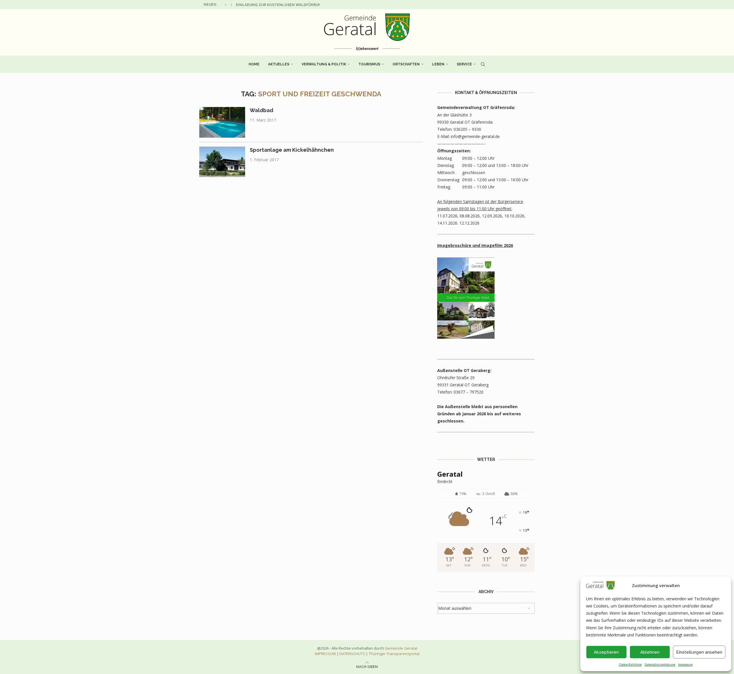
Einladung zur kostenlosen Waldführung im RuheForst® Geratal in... (308, 5)
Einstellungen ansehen (699, 652)
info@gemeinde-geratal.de (475, 136)
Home (254, 64)
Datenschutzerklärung (660, 665)
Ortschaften (406, 64)
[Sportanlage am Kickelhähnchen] (222, 162)
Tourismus (369, 64)
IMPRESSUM (325, 653)
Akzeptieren (606, 652)
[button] (225, 4)
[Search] (483, 64)
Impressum (685, 665)
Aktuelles (278, 64)
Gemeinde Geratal (401, 648)
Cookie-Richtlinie (630, 665)
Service (464, 64)
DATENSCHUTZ (352, 653)
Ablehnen (649, 652)
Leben (438, 64)
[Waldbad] (222, 122)
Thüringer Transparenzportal (394, 653)
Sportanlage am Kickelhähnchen (292, 150)
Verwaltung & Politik (324, 64)
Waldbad (261, 110)
